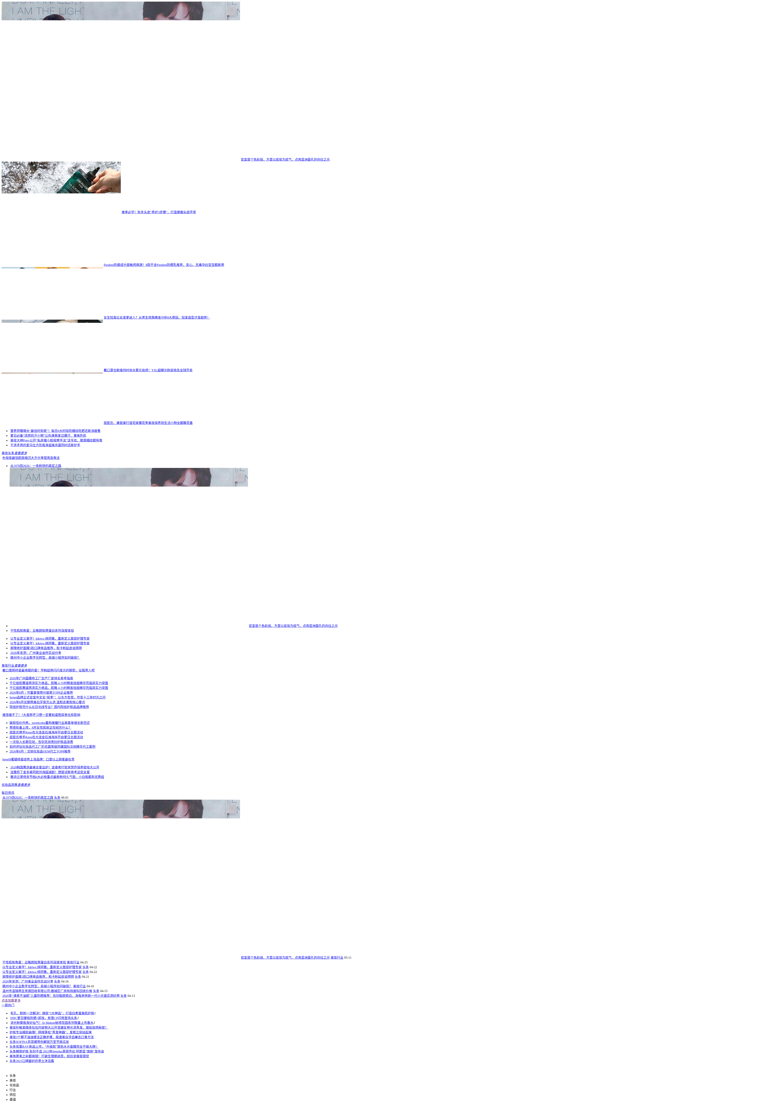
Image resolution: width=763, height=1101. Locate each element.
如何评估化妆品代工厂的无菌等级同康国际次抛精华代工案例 (52, 746)
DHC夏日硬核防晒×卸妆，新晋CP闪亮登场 (40, 1018)
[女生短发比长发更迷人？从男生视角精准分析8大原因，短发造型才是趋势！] (52, 317)
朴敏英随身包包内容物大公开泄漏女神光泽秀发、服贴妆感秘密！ (62, 1027)
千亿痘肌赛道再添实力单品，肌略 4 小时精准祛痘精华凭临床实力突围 (59, 683)
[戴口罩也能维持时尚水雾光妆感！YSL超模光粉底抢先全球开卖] (52, 370)
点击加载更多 (11, 1000)
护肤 (91, 1013)
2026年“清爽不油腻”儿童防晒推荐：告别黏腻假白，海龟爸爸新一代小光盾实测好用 (61, 995)
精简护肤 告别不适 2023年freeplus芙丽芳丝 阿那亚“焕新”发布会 (60, 1051)
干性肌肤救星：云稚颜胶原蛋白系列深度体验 (42, 630)
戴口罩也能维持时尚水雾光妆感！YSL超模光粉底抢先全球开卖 (148, 370)
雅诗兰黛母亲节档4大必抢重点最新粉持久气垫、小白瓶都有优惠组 (57, 777)
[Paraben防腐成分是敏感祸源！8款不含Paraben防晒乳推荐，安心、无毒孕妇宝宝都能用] (52, 265)
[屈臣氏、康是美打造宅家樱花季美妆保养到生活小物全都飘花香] (52, 423)
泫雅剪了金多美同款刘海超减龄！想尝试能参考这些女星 (50, 772)
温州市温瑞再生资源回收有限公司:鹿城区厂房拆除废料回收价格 (47, 991)
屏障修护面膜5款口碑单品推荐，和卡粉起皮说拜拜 (46, 648)
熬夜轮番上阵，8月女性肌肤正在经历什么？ (41, 727)
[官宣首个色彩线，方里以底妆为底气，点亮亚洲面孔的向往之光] (121, 159)
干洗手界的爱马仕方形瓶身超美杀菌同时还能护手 (45, 445)
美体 (13, 1056)
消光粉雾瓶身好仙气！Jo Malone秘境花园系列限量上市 (48, 1022)
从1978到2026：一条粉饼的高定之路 (35, 466)
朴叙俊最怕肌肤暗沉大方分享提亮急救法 (31, 458)
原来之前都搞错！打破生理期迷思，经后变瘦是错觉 (52, 1056)
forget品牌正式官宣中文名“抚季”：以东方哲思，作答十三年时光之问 (58, 697)
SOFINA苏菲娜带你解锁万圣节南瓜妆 (42, 1042)
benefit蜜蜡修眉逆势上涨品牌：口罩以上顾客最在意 (38, 759)
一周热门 (8, 1005)
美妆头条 (8, 453)
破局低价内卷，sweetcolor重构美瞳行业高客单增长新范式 (50, 723)
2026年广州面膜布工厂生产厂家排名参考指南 (41, 678)
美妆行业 (8, 665)
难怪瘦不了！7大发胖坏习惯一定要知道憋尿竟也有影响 (41, 715)
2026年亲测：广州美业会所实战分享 (35, 653)
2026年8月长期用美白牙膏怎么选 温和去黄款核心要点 (47, 702)
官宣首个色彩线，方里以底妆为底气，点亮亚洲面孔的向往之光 (285, 159)
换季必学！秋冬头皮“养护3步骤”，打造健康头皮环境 (159, 212)
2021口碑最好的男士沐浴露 (35, 1061)
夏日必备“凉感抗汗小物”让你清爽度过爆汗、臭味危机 (48, 435)
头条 (57, 797)
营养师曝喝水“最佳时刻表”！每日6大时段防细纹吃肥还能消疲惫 (55, 431)
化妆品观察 (9, 785)
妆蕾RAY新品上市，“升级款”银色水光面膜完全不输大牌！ (57, 1046)
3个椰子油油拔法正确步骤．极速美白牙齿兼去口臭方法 (55, 1037)
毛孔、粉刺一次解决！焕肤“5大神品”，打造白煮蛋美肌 (49, 1013)
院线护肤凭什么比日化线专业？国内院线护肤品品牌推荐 (49, 707)
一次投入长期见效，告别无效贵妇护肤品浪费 (41, 742)
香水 (90, 1022)
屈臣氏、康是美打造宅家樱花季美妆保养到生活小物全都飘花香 (148, 423)
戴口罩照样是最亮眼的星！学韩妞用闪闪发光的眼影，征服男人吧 (48, 670)
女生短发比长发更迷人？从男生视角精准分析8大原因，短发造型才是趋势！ (157, 317)
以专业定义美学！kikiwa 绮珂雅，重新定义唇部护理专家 (50, 638)
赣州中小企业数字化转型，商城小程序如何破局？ (45, 657)
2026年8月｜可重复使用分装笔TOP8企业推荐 (41, 692)
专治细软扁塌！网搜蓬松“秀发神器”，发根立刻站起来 (54, 1032)
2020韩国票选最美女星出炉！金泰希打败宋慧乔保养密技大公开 (54, 767)
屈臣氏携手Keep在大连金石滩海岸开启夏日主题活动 (46, 732)
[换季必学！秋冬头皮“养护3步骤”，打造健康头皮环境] (61, 212)
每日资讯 (8, 792)
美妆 (13, 1027)
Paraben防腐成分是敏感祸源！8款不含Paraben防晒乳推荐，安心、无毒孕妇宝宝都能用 (164, 265)
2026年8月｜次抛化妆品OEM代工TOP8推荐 (40, 751)
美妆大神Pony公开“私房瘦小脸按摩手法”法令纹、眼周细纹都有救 (56, 440)
